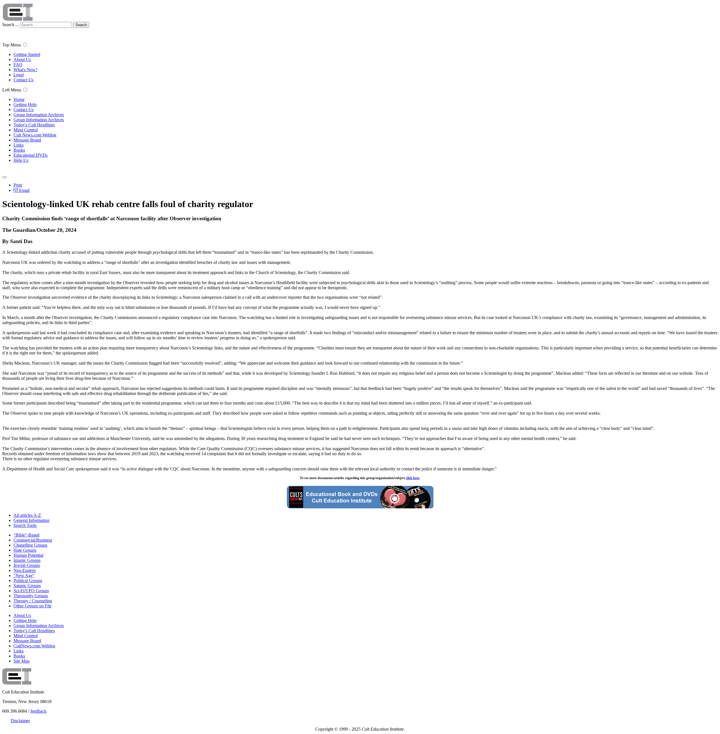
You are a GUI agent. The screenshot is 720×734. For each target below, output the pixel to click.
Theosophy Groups (31, 595)
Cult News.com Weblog (35, 135)
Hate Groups (25, 550)
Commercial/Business (33, 540)
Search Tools (25, 525)
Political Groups (28, 580)
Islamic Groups (27, 560)
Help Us (21, 160)
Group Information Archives (39, 114)
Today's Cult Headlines (34, 124)
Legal (19, 74)
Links (19, 145)
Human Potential (28, 555)
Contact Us (23, 79)
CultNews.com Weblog (34, 645)
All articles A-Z (27, 515)
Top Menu (11, 44)
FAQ (18, 64)
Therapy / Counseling (33, 600)
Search (81, 25)
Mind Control (26, 129)
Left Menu (11, 89)
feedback (38, 711)
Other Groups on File (32, 605)
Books (19, 150)
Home (19, 99)
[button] (25, 44)
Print (18, 185)
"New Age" (24, 575)
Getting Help (25, 104)
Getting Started (27, 54)
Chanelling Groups (30, 545)
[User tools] (4, 177)
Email (24, 190)
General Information (32, 520)
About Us (22, 59)
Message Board (27, 140)
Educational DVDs (31, 155)
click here (412, 478)
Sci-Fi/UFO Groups (31, 590)
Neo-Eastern (25, 570)
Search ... (10, 24)
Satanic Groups (27, 585)
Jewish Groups (27, 565)
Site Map (22, 661)
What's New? (25, 69)
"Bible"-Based (26, 535)
